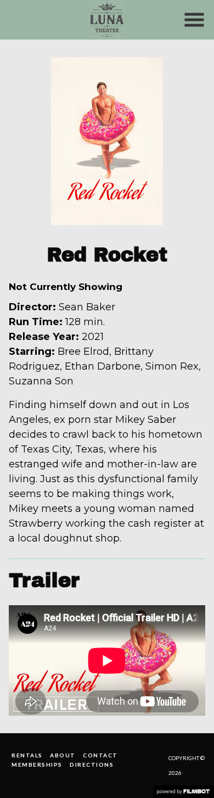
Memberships (37, 764)
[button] (194, 19)
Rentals (27, 755)
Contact (100, 755)
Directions (92, 764)
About (63, 755)
